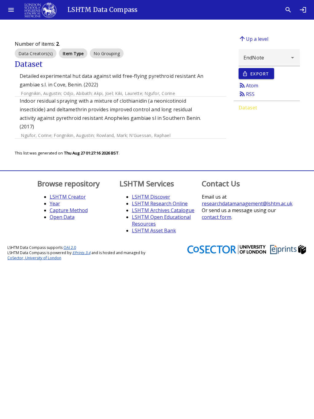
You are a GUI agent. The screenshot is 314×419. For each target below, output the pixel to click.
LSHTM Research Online (160, 203)
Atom (248, 85)
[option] (35, 53)
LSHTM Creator (68, 196)
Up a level (253, 38)
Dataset (248, 107)
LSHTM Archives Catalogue (163, 210)
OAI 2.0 (69, 247)
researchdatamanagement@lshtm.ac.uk (247, 203)
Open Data (62, 217)
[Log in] (303, 9)
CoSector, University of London (34, 258)
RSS (247, 93)
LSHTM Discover (151, 196)
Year (55, 203)
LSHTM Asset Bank (154, 230)
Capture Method (69, 210)
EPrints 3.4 (81, 252)
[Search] (288, 9)
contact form (216, 217)
